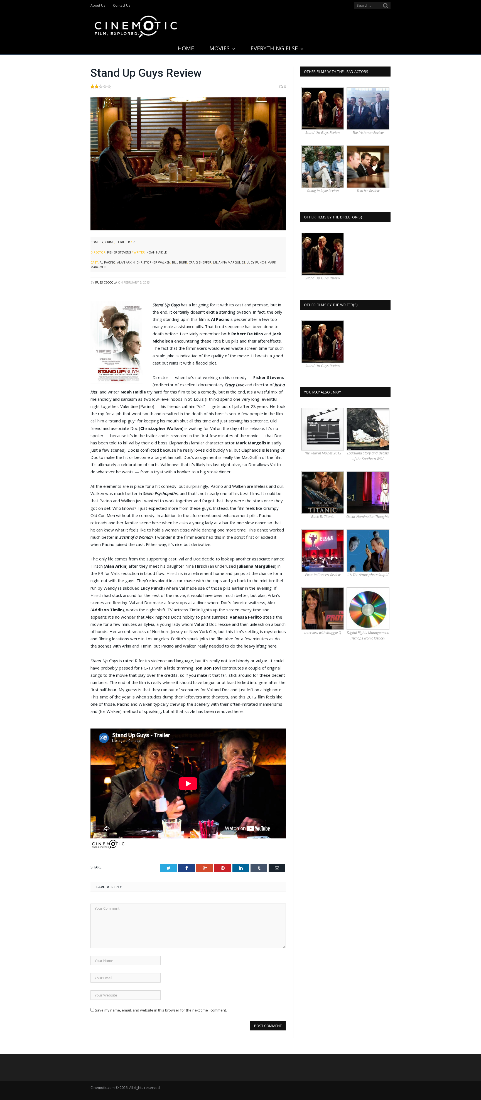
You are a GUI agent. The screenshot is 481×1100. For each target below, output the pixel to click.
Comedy (97, 242)
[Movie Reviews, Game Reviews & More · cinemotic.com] (135, 25)
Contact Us (121, 5)
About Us (97, 5)
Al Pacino (108, 262)
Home (186, 48)
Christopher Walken (153, 262)
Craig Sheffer (200, 262)
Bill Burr (179, 262)
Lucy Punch (256, 262)
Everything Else (274, 48)
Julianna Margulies (229, 262)
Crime (109, 242)
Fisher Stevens (119, 252)
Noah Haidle (156, 252)
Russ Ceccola (106, 282)
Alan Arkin (126, 262)
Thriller (123, 242)
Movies (219, 48)
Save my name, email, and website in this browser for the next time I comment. (161, 1010)
